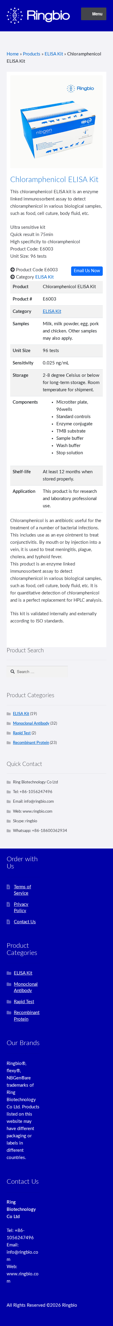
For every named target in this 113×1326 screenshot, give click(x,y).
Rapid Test (22, 733)
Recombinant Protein (31, 743)
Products (31, 54)
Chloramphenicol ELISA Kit (54, 180)
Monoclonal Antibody (31, 723)
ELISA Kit (54, 54)
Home (13, 54)
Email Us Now (87, 271)
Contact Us (25, 922)
